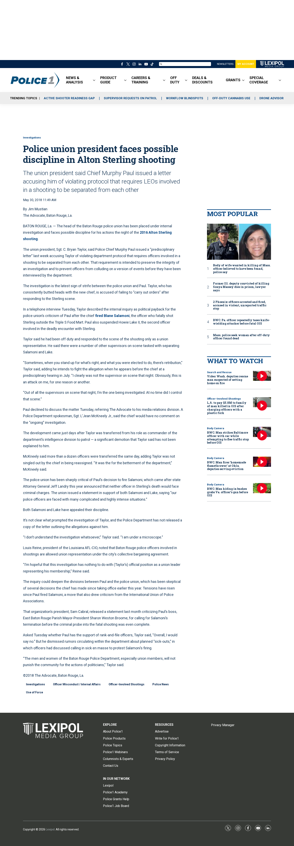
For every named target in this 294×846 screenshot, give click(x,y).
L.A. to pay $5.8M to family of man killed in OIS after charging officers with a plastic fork (226, 408)
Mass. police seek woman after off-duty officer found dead (241, 337)
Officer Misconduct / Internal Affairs (77, 684)
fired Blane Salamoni (112, 316)
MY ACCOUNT (245, 64)
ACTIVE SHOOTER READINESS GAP (69, 98)
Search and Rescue (219, 372)
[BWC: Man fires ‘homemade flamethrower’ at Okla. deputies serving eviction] (262, 462)
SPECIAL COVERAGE (258, 80)
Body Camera (215, 428)
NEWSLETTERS (225, 64)
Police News (160, 684)
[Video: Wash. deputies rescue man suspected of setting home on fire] (262, 376)
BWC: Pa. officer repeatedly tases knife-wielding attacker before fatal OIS (241, 322)
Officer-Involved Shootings (126, 684)
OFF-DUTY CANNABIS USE (231, 98)
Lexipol (50, 829)
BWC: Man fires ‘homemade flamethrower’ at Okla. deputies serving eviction (226, 465)
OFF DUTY (174, 80)
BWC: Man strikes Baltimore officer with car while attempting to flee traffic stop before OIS (228, 437)
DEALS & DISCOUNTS (202, 80)
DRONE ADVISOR (271, 98)
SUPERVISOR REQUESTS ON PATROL (130, 98)
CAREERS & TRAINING (140, 80)
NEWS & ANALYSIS (74, 80)
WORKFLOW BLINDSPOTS (184, 98)
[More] (94, 80)
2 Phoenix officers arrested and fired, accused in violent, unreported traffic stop (239, 305)
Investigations (32, 137)
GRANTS (233, 80)
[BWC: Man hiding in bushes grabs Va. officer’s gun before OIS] (262, 488)
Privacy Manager (222, 725)
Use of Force (34, 692)
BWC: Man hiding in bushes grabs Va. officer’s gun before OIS (227, 492)
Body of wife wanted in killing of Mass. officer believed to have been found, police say (242, 269)
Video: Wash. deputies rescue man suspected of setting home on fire (227, 379)
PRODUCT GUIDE (108, 80)
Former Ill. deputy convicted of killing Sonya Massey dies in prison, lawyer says (241, 287)
